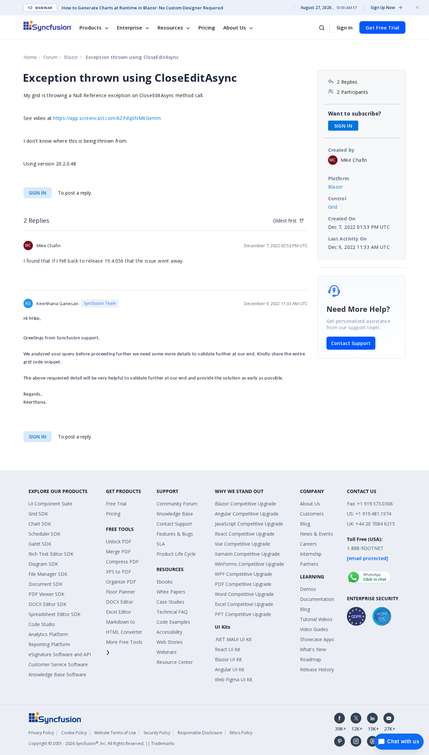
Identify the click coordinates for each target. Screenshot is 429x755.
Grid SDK (38, 513)
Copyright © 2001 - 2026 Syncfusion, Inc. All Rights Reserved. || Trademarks (101, 743)
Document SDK (45, 584)
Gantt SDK (39, 544)
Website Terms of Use (115, 733)
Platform (339, 178)
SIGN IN (37, 193)
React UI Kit (227, 649)
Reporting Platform (49, 644)
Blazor (71, 57)
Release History (317, 669)
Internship (310, 554)
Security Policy (156, 733)
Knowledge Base (175, 513)
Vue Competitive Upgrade (242, 544)
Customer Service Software (58, 664)
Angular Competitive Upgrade (247, 513)
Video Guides (314, 629)
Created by (341, 150)
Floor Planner (120, 592)
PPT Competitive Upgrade (243, 614)
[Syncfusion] (55, 717)
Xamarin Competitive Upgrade (247, 554)
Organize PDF (121, 581)
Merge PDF (118, 551)
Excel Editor (118, 612)
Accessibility (169, 632)
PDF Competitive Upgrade (243, 584)
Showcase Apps (317, 639)
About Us (234, 27)
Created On (342, 218)
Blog (305, 524)
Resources (170, 27)
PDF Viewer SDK (46, 594)
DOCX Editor (119, 602)
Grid (333, 207)
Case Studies (170, 602)
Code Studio (41, 624)
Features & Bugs (175, 534)
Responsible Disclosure (200, 733)
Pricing (206, 27)
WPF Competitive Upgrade (243, 574)
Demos (308, 589)
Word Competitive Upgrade (244, 594)
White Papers (171, 592)
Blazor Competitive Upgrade (245, 503)
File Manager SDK (47, 574)
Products (90, 27)
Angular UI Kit (229, 669)
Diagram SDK (43, 564)
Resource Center (175, 662)
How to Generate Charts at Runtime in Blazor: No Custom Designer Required (142, 8)
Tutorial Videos (316, 619)
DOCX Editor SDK (47, 604)
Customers (312, 513)
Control (337, 198)
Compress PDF (122, 561)
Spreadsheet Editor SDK (54, 614)
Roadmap (310, 659)
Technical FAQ (172, 612)
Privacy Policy (41, 733)
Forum (50, 57)
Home (30, 57)
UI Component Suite (50, 503)
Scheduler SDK (44, 534)
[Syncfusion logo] (47, 25)
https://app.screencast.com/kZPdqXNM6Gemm (107, 118)
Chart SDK (39, 524)
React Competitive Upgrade (244, 534)
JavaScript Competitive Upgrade (249, 524)
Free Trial (116, 503)
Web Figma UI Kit (233, 679)
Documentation (317, 599)
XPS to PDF (118, 571)
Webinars (167, 652)
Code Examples (173, 622)
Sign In (344, 27)
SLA (161, 544)
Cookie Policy (74, 733)
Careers (308, 544)
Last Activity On (347, 238)
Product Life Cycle (176, 554)
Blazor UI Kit (228, 659)
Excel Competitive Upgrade (244, 604)
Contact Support (351, 343)
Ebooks (165, 581)
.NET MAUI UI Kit (233, 639)
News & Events (316, 534)
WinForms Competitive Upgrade (249, 564)
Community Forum (177, 503)
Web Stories (170, 642)
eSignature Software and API (59, 654)
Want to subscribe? (354, 113)
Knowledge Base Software (57, 674)
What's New (313, 649)
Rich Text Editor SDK (50, 554)
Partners (309, 564)
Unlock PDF (118, 541)
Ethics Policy (241, 733)
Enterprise (129, 27)
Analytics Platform (48, 634)
